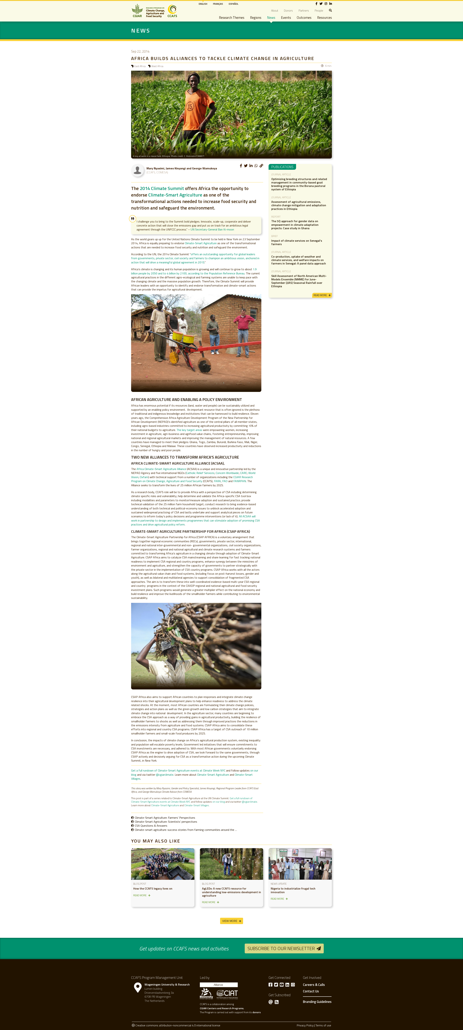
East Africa (140, 66)
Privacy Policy (305, 1025)
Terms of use (323, 1025)
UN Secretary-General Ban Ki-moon (212, 229)
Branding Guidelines (317, 1001)
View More (229, 921)
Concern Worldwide (227, 473)
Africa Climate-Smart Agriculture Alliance (162, 469)
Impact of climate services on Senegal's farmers (296, 242)
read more (320, 295)
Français (218, 4)
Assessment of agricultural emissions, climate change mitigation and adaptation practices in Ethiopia (298, 205)
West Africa (157, 66)
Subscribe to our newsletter (281, 948)
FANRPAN (239, 481)
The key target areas (189, 430)
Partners (304, 10)
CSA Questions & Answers (151, 826)
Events (286, 17)
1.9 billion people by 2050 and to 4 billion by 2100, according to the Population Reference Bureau (194, 271)
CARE (243, 473)
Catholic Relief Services (200, 473)
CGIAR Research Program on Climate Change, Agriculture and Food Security (192, 479)
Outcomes (304, 17)
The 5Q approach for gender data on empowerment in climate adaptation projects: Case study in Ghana (294, 224)
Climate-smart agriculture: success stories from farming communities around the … (186, 830)
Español (233, 4)
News (271, 17)
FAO (225, 481)
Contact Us (311, 991)
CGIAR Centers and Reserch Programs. (222, 1008)
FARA (217, 481)
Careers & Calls (314, 984)
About (274, 10)
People (319, 10)
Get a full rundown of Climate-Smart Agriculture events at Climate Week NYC (178, 770)
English (203, 4)
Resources (324, 17)
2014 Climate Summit (162, 188)
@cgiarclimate (164, 774)
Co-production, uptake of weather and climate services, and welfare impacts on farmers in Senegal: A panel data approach (298, 260)
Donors (288, 10)
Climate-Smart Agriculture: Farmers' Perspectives (165, 818)
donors (256, 1012)
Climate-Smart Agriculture (175, 194)
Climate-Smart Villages (196, 805)
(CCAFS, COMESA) (157, 172)
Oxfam (144, 477)
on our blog (219, 802)
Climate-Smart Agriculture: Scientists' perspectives (166, 822)
